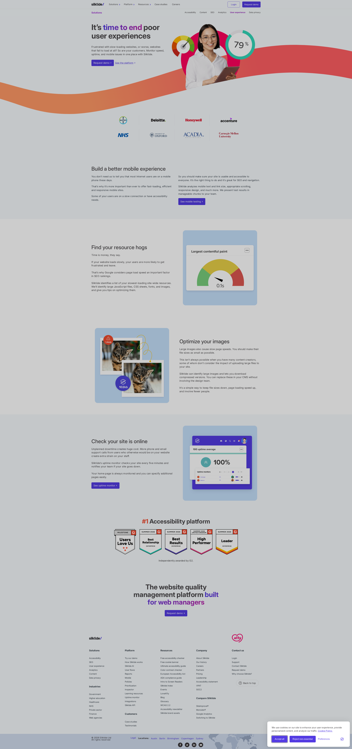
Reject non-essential (303, 739)
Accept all (279, 739)
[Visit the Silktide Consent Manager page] (342, 739)
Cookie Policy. (325, 730)
